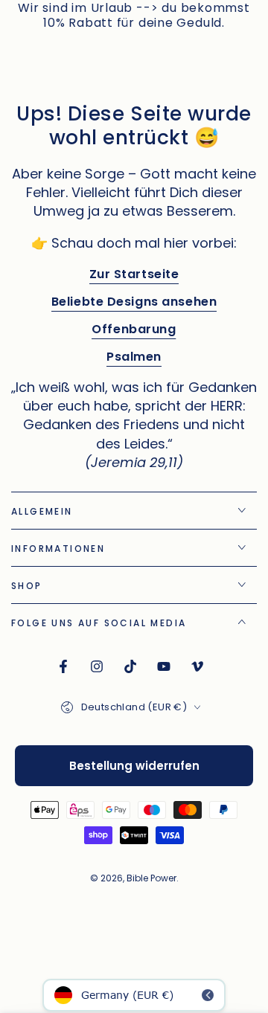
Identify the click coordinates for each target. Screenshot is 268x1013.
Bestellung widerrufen (134, 766)
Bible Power (151, 878)
